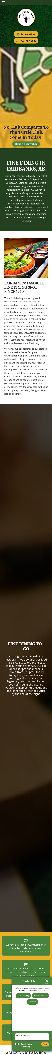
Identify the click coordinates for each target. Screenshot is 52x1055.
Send (45, 1044)
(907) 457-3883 (27, 40)
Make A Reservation (26, 144)
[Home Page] (26, 18)
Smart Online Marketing (26, 1045)
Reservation (27, 34)
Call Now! (32, 1002)
